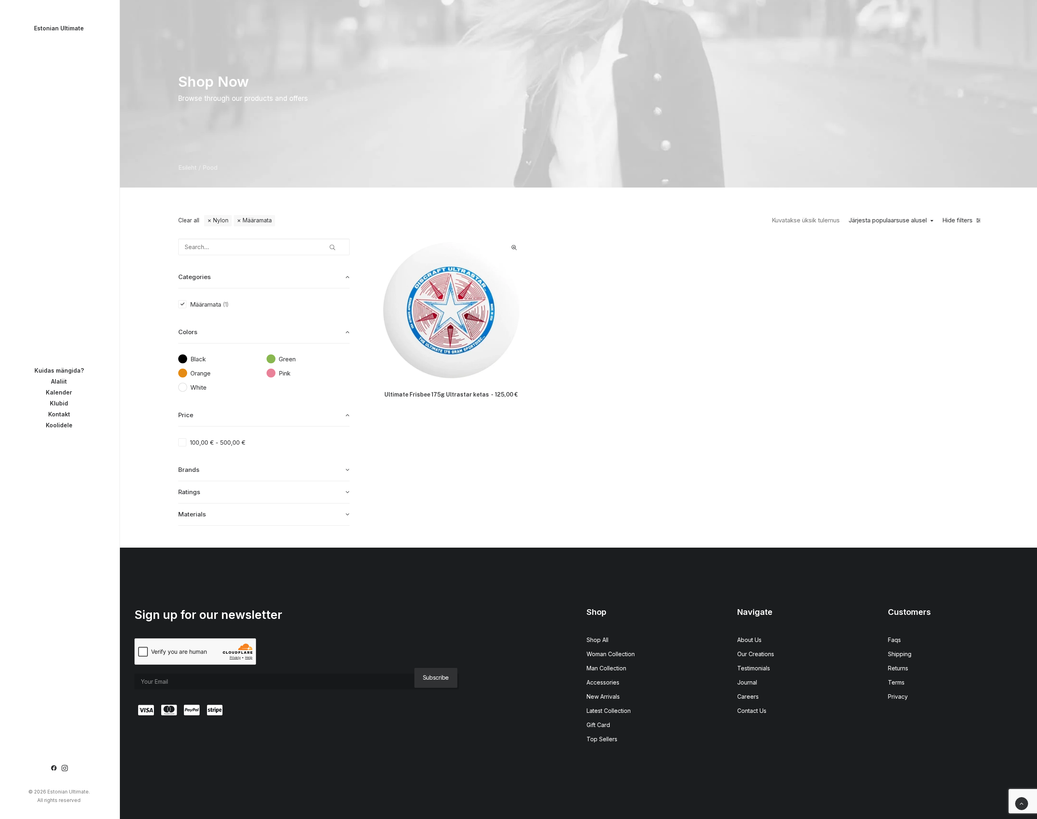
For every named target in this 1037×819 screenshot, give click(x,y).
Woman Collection (611, 654)
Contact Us (751, 710)
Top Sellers (602, 739)
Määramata (257, 220)
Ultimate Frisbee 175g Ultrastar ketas (451, 394)
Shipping (899, 654)
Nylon (220, 220)
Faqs (894, 639)
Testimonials (753, 668)
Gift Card (598, 724)
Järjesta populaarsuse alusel (888, 220)
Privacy (898, 696)
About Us (749, 639)
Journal (747, 682)
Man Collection (606, 668)
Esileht (187, 167)
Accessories (603, 682)
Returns (898, 668)
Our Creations (755, 654)
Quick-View (514, 247)
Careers (748, 696)
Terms (896, 682)
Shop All (597, 639)
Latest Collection (609, 710)
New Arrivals (603, 696)
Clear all (188, 220)
